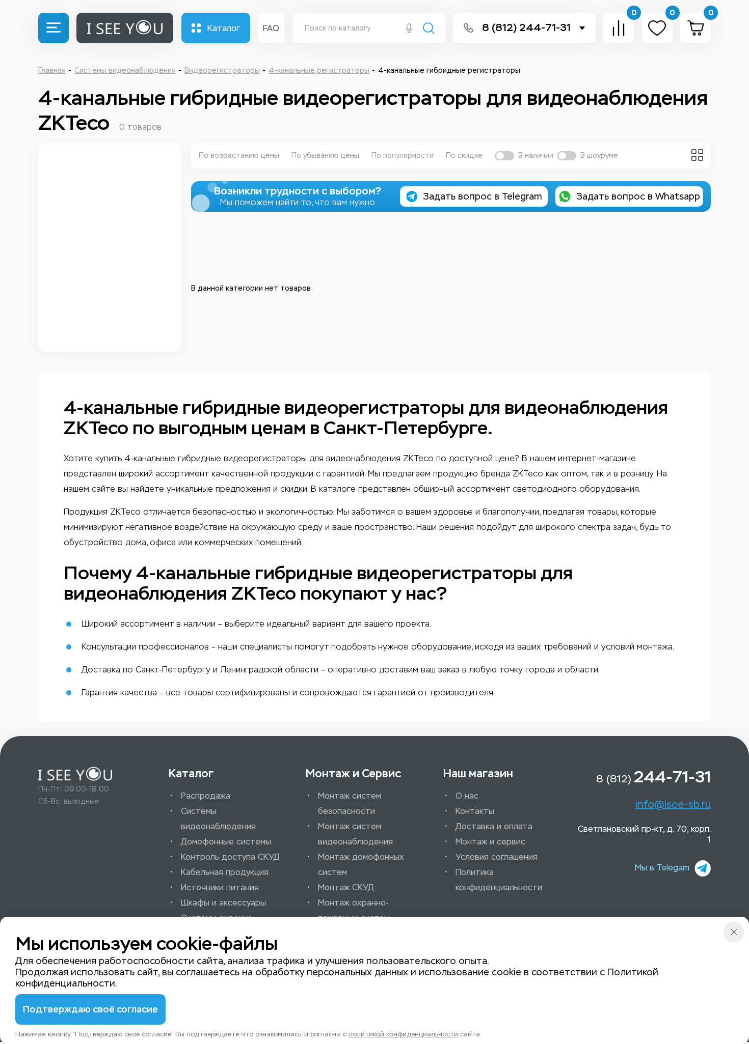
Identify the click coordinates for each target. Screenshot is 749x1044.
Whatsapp (638, 196)
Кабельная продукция (225, 872)
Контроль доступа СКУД (230, 857)
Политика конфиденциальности (499, 879)
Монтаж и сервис (490, 842)
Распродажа (205, 796)
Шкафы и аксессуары (223, 903)
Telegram (482, 196)
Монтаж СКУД (346, 887)
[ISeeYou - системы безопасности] (75, 774)
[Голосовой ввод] (409, 29)
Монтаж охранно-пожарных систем (353, 910)
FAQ (271, 28)
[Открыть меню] (53, 28)
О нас (467, 796)
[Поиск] (429, 29)
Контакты (475, 811)
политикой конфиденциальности (403, 1034)
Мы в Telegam (662, 867)
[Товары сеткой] (697, 155)
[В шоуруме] (566, 155)
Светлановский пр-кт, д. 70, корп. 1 (644, 834)
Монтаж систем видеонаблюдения (355, 834)
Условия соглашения (497, 857)
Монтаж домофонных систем (361, 864)
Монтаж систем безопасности (349, 803)
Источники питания (220, 887)
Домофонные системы (226, 842)
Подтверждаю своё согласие (90, 1009)
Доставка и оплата (494, 826)
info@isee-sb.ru (673, 804)
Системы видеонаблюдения (218, 818)
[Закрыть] (734, 932)
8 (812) (653, 777)
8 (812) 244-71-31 (526, 27)
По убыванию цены (325, 155)
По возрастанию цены (239, 155)
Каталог (223, 28)
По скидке (464, 155)
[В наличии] (504, 155)
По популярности (402, 155)
